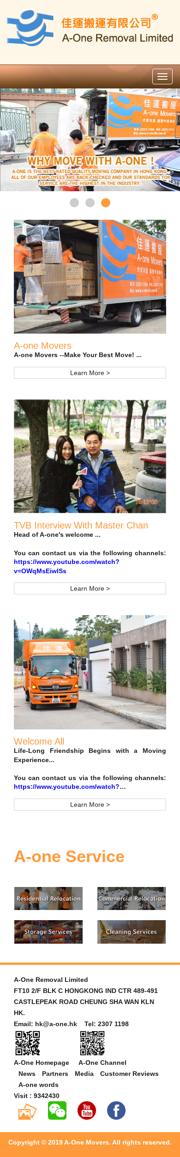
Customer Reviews (129, 1073)
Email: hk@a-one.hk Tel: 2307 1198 (71, 1024)
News (27, 1073)
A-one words (38, 1084)
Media (84, 1073)
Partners (55, 1073)
